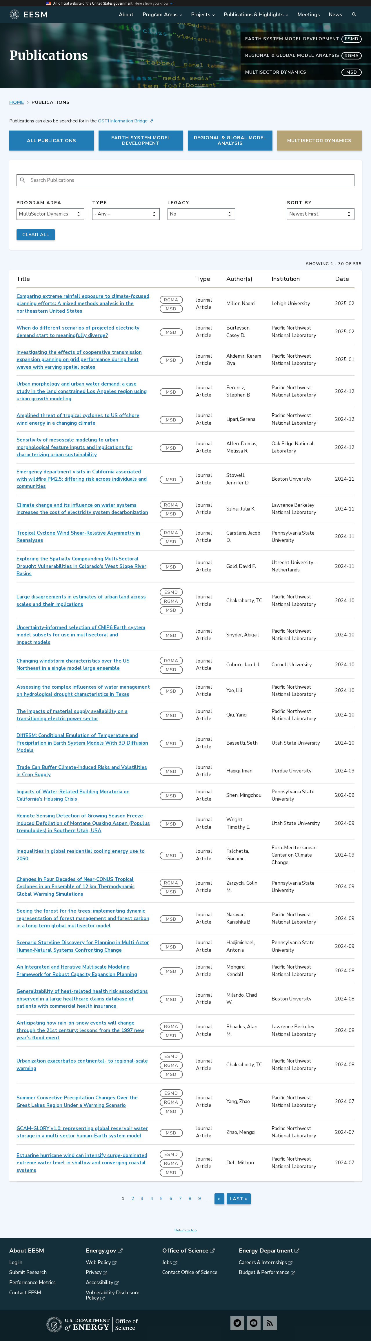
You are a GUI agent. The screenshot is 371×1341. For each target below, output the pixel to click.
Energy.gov (101, 1250)
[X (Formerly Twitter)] (237, 1323)
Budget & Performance (264, 1272)
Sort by (299, 203)
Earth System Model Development (302, 39)
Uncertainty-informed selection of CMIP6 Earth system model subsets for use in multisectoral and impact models (81, 635)
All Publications (51, 140)
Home (16, 102)
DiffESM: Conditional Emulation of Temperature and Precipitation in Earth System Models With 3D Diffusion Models (82, 743)
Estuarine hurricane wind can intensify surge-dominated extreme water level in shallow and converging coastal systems (82, 1163)
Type (99, 203)
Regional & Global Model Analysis (302, 55)
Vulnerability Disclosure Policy (112, 1295)
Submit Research (28, 1272)
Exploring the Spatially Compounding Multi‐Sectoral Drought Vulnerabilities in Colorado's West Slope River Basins (81, 566)
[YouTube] (254, 1323)
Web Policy (98, 1262)
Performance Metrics (32, 1282)
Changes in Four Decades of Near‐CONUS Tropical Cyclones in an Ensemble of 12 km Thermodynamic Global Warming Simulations (75, 886)
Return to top (185, 1230)
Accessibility (99, 1282)
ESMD (171, 592)
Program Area (39, 203)
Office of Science (185, 1250)
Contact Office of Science (189, 1272)
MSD (171, 309)
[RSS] (270, 1323)
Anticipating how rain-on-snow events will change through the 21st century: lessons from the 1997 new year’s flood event (80, 1030)
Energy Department (266, 1250)
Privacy (94, 1272)
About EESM (26, 1250)
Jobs (167, 1262)
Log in (15, 1262)
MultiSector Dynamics (301, 72)
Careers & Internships (263, 1262)
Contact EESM (25, 1292)
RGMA (171, 300)
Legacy (178, 203)
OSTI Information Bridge (123, 121)
